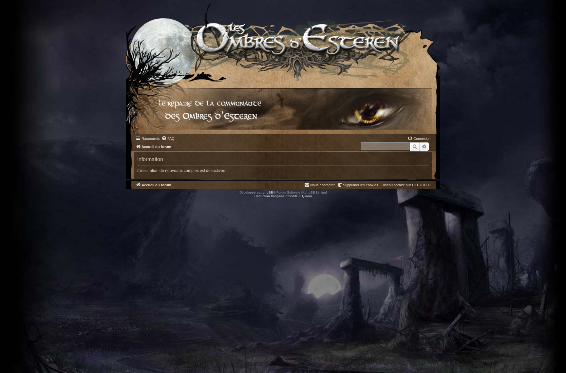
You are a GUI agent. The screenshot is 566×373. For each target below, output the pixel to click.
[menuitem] (168, 138)
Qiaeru (307, 196)
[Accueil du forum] (283, 41)
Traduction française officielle (276, 196)
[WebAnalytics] (13, 201)
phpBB (268, 192)
